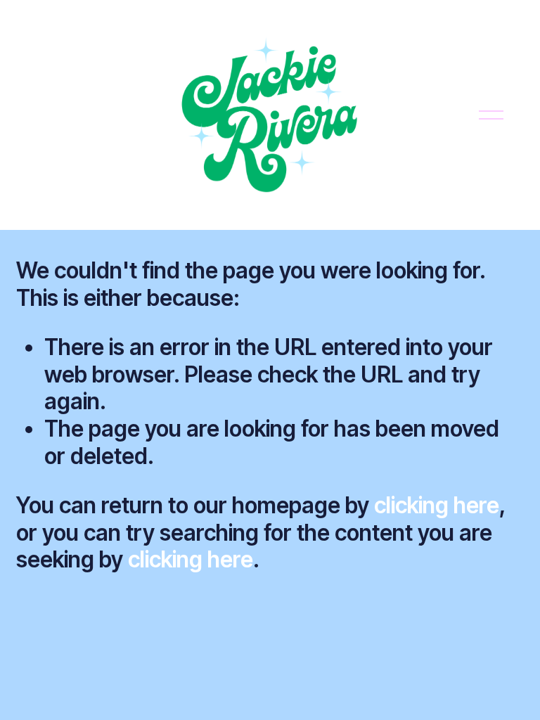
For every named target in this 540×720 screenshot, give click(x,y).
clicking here (436, 505)
